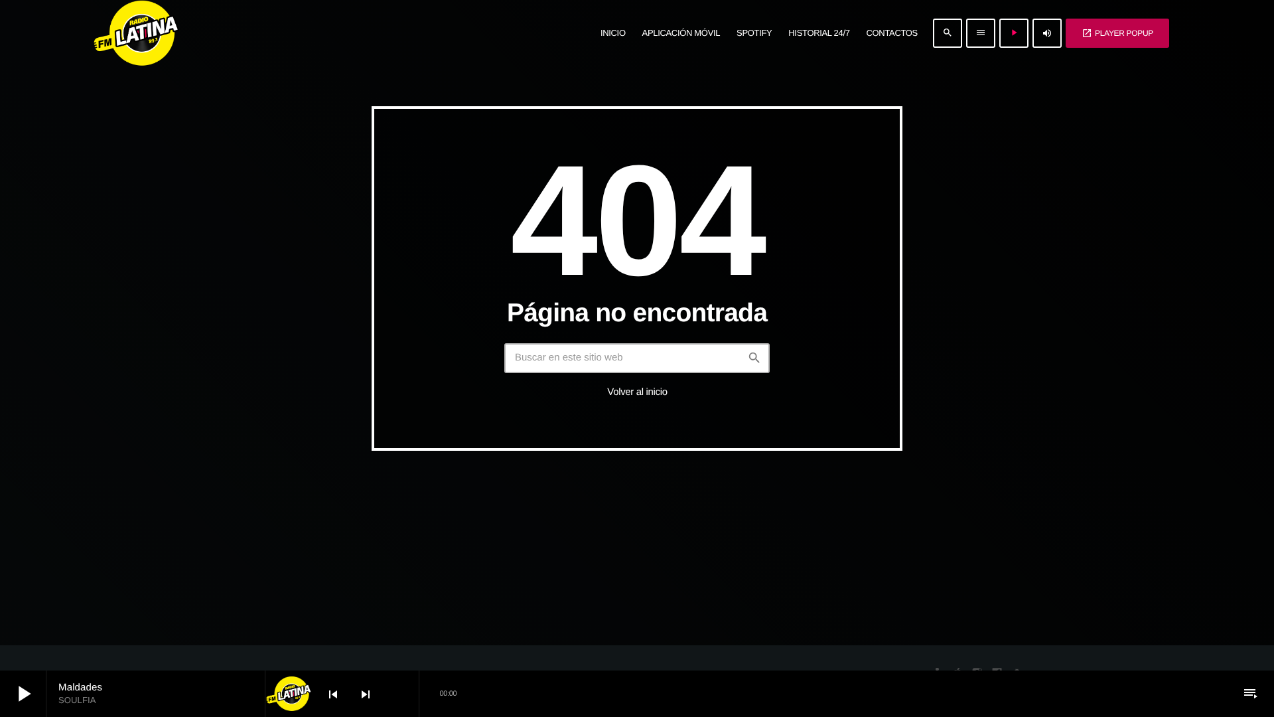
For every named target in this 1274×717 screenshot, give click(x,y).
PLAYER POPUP (1117, 33)
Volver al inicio (637, 392)
